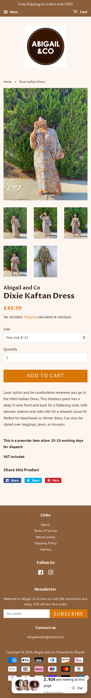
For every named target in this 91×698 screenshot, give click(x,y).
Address (45, 549)
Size (7, 329)
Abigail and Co (44, 652)
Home (8, 82)
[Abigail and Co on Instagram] (50, 573)
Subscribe (69, 614)
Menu (13, 12)
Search (45, 525)
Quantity (10, 349)
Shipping (30, 317)
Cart (83, 12)
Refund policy (45, 537)
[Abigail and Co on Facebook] (40, 573)
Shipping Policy (45, 543)
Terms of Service (45, 531)
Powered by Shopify (70, 652)
